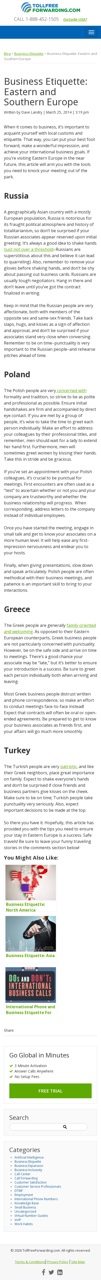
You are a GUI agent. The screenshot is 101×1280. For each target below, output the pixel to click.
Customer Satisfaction (31, 1182)
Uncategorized (25, 1211)
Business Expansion (29, 1166)
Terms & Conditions (30, 1261)
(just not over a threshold (28, 249)
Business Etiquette (29, 53)
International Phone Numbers (36, 1199)
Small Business (25, 1207)
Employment (24, 1195)
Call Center (23, 1174)
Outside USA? (75, 19)
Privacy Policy (57, 1261)
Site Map (78, 1261)
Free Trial (50, 1091)
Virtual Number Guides (31, 1215)
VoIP (18, 1220)
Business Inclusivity (28, 1170)
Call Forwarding (26, 1178)
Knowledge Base (27, 1203)
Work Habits (24, 1224)
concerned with (71, 390)
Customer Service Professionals (38, 1186)
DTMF (19, 1190)
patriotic (68, 766)
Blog (7, 53)
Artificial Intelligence (29, 1157)
